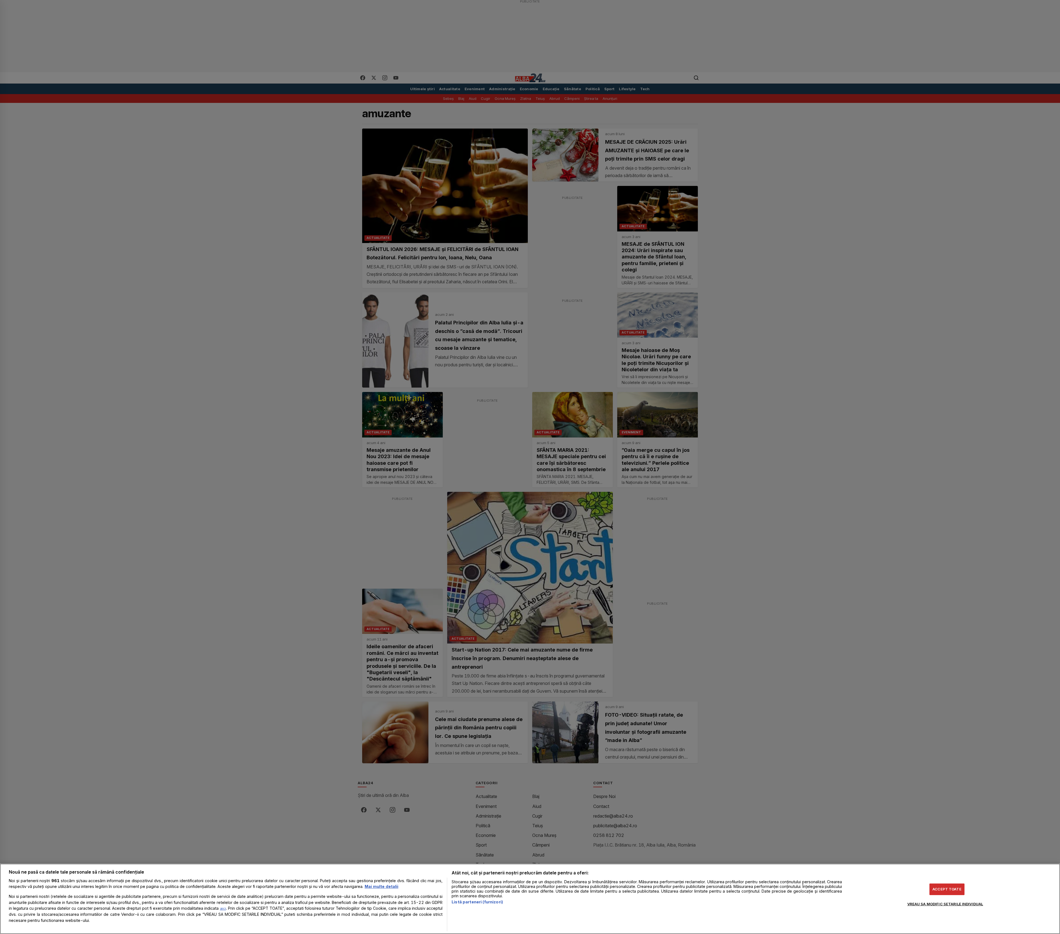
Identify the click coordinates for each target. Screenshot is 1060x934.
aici (223, 908)
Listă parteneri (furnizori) (477, 902)
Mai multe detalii (381, 886)
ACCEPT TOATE (946, 889)
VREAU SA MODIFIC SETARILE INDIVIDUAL (945, 904)
